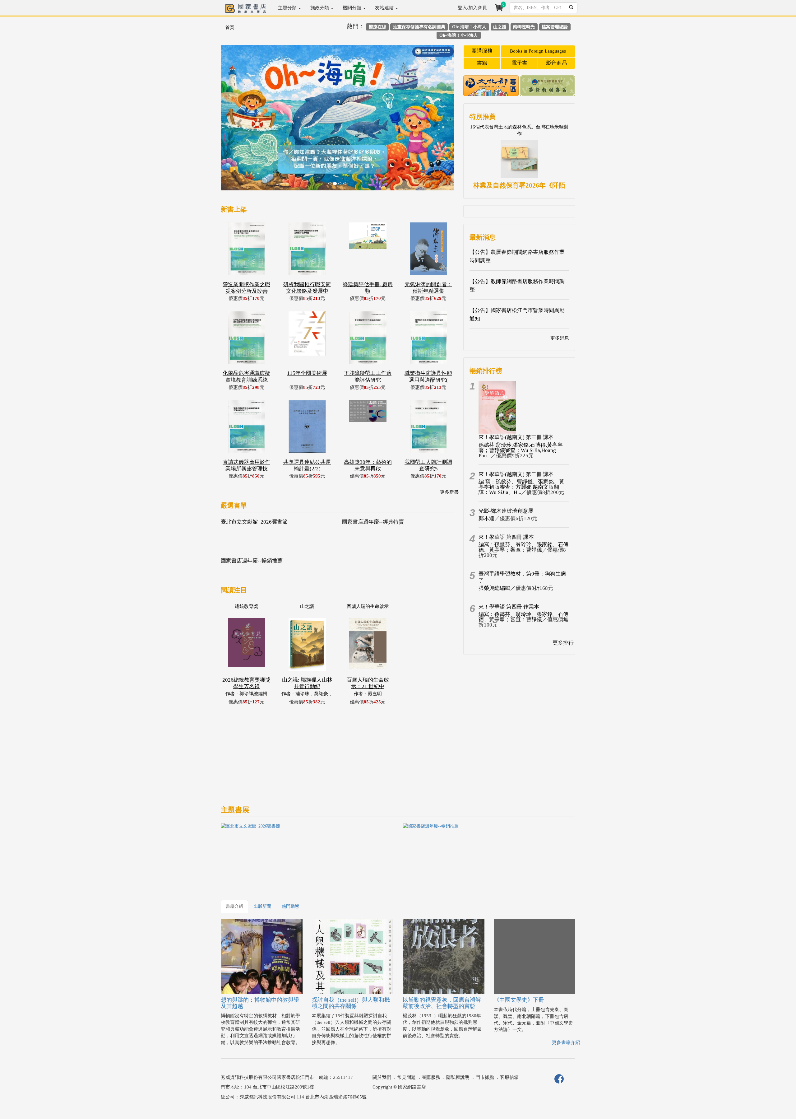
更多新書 (449, 492)
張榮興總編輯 (494, 588)
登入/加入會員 (472, 7)
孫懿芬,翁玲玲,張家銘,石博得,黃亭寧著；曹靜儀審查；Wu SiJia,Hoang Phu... (521, 450)
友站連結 (385, 7)
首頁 (229, 27)
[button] (238, 121)
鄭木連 (486, 518)
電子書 (519, 63)
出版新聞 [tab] (262, 906)
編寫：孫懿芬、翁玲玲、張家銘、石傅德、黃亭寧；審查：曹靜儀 (523, 547)
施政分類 (320, 7)
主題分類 (288, 7)
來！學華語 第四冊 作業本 (509, 607)
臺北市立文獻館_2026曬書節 (254, 522)
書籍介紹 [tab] (234, 906)
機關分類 (353, 7)
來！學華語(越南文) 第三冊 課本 (516, 437)
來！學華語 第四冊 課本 (506, 537)
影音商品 (556, 63)
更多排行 (563, 643)
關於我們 (382, 1077)
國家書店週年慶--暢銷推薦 (252, 561)
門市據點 (484, 1077)
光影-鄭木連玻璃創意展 (506, 511)
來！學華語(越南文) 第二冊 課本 (516, 474)
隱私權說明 (458, 1077)
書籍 (482, 63)
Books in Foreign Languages (538, 51)
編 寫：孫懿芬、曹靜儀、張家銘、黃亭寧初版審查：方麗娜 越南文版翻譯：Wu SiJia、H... (521, 487)
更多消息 (559, 338)
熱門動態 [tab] (290, 906)
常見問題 (406, 1077)
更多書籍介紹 (566, 1042)
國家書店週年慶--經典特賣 (373, 522)
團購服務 (482, 51)
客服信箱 (509, 1077)
